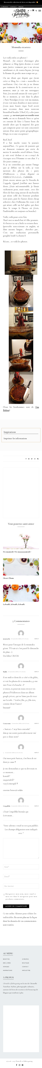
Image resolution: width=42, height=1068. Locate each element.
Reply (37, 638)
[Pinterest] (22, 1065)
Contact (13, 7)
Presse (21, 7)
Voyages (6, 966)
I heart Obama (8, 578)
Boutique (25, 963)
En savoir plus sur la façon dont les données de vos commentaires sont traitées (20, 921)
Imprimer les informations (15, 438)
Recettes (6, 959)
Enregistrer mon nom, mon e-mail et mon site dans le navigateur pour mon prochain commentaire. (21, 896)
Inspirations (7, 970)
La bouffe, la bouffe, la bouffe (14, 604)
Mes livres (7, 963)
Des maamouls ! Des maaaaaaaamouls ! (17, 552)
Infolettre (26, 970)
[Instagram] (19, 1065)
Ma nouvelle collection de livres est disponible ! (20, 2)
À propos (5, 7)
